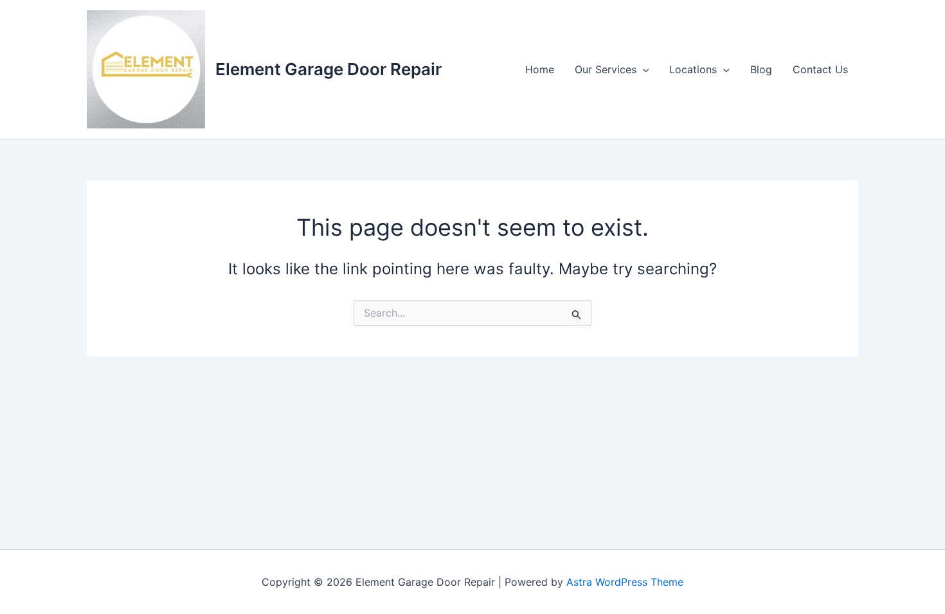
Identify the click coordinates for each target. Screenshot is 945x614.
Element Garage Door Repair (328, 69)
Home (539, 69)
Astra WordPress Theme (624, 581)
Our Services (605, 69)
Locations (693, 69)
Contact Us (820, 69)
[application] (642, 69)
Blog (761, 69)
